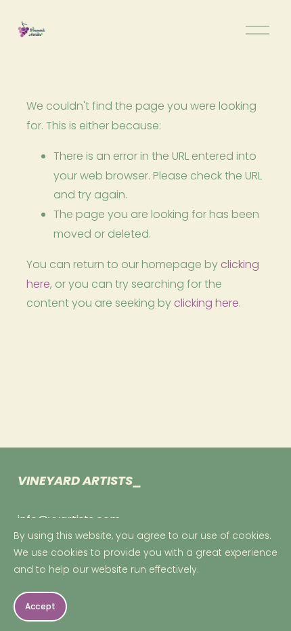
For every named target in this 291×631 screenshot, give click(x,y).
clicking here (206, 303)
